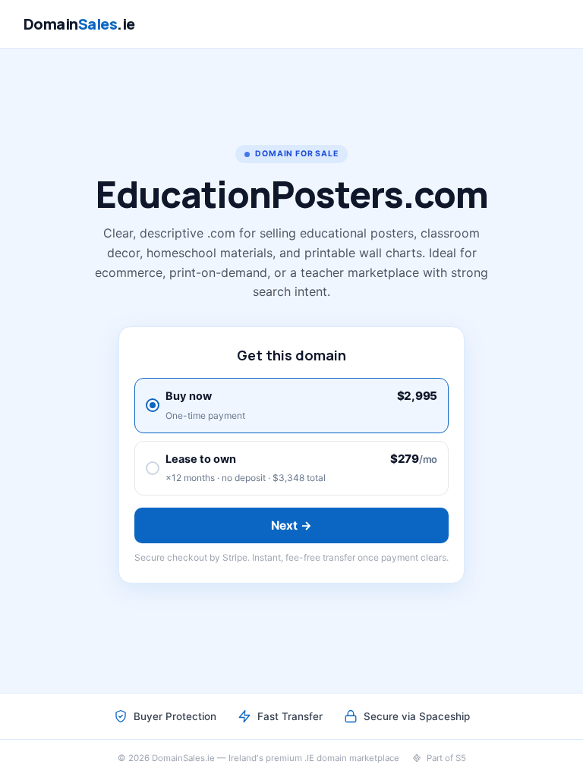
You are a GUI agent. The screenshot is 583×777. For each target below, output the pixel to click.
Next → (292, 525)
